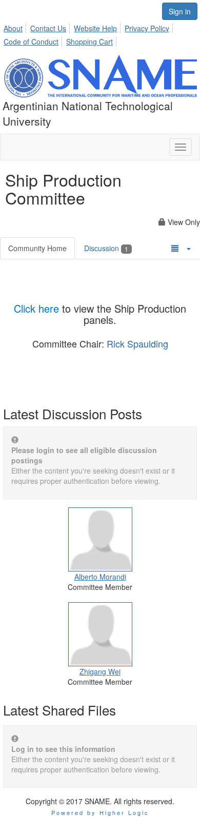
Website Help (95, 28)
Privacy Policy (147, 28)
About (13, 28)
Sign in (180, 11)
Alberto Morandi (100, 576)
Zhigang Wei (100, 671)
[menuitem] (16, 26)
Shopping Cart (89, 41)
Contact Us (48, 28)
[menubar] (100, 33)
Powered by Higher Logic (100, 812)
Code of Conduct (31, 41)
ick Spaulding (140, 343)
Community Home (37, 248)
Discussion (106, 248)
